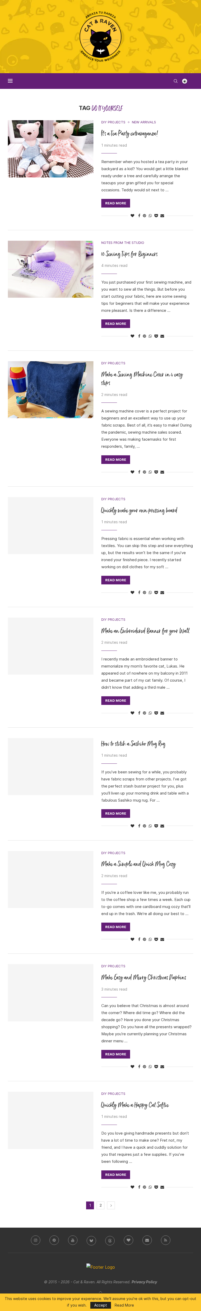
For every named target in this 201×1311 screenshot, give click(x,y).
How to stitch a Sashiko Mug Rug (133, 744)
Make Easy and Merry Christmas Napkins (143, 978)
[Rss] (165, 1240)
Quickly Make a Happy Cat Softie (135, 1105)
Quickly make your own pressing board (139, 511)
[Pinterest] (54, 1240)
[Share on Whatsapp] (150, 216)
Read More (124, 1305)
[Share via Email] (162, 216)
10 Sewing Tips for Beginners (129, 254)
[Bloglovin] (128, 1240)
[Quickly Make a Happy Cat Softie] (50, 1120)
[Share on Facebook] (139, 216)
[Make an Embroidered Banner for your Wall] (50, 646)
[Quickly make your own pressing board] (50, 525)
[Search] (175, 81)
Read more (115, 203)
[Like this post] (132, 216)
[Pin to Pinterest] (144, 216)
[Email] (147, 1240)
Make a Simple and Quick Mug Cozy (138, 864)
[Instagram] (35, 1240)
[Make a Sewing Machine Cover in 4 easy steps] (50, 389)
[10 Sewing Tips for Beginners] (50, 269)
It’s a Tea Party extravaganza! (129, 134)
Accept (100, 1305)
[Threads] (110, 1240)
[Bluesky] (91, 1240)
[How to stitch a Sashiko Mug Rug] (50, 766)
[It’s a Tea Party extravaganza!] (50, 148)
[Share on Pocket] (156, 216)
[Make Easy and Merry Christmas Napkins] (50, 992)
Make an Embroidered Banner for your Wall (145, 631)
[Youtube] (72, 1240)
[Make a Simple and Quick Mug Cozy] (50, 879)
